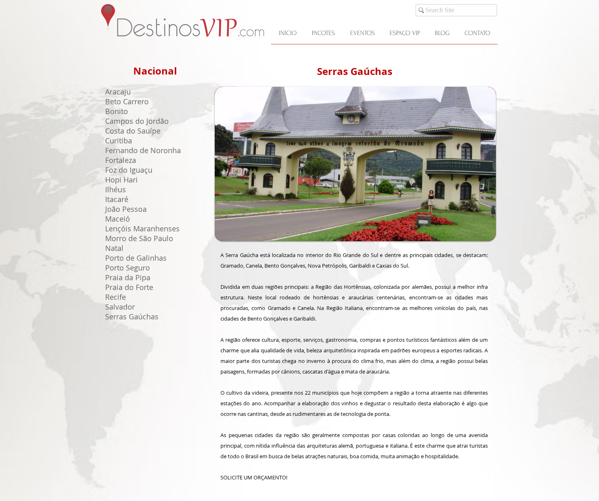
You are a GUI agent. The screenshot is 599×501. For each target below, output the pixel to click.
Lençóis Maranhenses (142, 228)
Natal (114, 248)
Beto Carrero (127, 101)
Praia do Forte (129, 287)
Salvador (120, 307)
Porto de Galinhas (136, 258)
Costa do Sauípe (133, 131)
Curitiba (118, 140)
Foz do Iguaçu (128, 170)
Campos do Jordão (137, 121)
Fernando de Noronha (143, 150)
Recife (115, 297)
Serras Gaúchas (354, 71)
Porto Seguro (127, 267)
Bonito (116, 111)
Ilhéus (115, 189)
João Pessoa (126, 209)
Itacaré (116, 199)
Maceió (117, 219)
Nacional (155, 71)
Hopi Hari (121, 180)
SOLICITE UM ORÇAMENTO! (253, 477)
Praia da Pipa (127, 277)
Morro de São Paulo (139, 238)
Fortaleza (120, 160)
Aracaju (118, 92)
